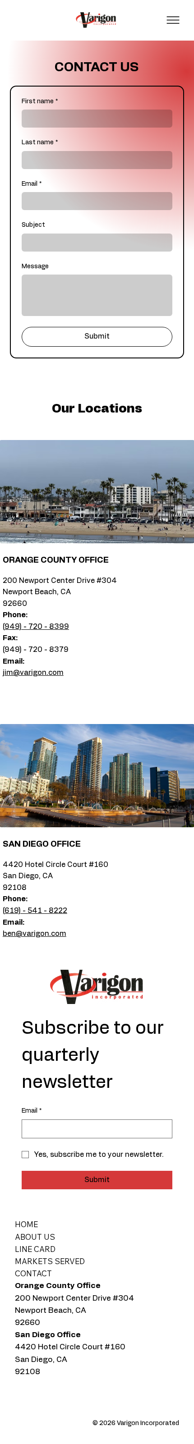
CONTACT (33, 1273)
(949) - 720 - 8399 (36, 626)
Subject (33, 225)
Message (35, 266)
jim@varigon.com (33, 672)
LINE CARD (35, 1249)
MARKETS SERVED (50, 1261)
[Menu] (173, 20)
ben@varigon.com (34, 933)
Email (32, 184)
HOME (26, 1224)
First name (40, 101)
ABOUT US (35, 1237)
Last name (40, 142)
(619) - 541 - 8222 (35, 910)
